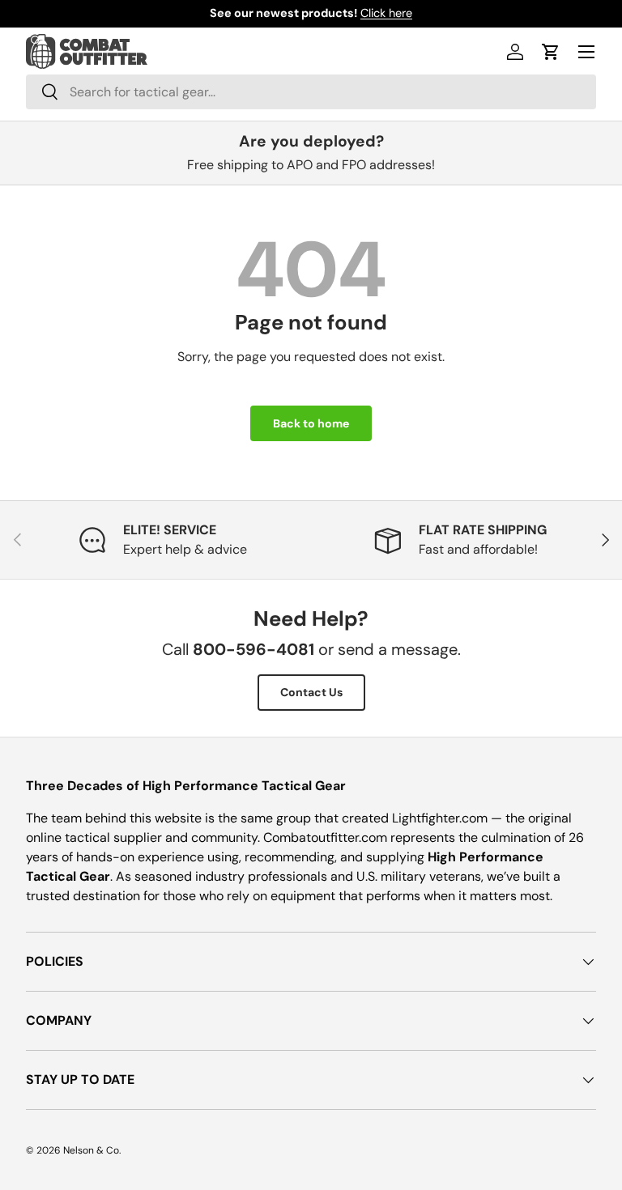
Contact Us (311, 692)
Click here (386, 13)
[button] (551, 52)
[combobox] (311, 91)
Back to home (311, 423)
